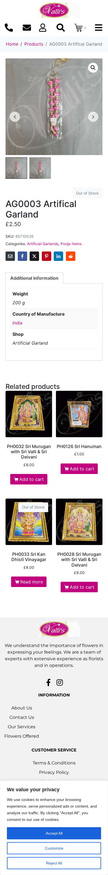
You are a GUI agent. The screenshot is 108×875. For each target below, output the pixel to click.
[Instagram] (59, 682)
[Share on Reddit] (70, 256)
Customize (54, 848)
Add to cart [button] (31, 479)
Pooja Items (71, 244)
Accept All (54, 833)
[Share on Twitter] (34, 256)
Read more (31, 582)
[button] (93, 68)
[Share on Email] (10, 256)
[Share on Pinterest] (46, 256)
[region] (54, 827)
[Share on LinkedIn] (58, 256)
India (17, 323)
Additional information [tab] (34, 278)
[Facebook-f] (48, 682)
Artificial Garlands (42, 244)
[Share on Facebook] (22, 256)
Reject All (54, 863)
